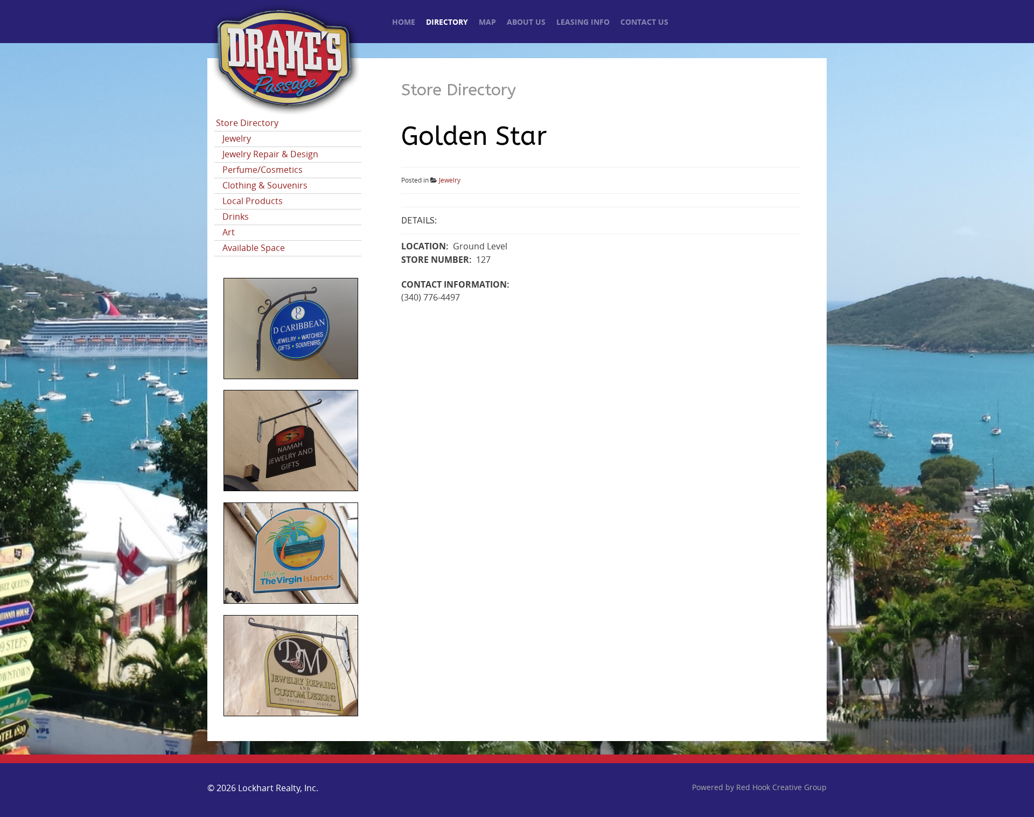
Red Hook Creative (781, 787)
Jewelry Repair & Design (270, 154)
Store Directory (247, 123)
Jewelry (236, 139)
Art (228, 232)
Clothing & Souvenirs (265, 185)
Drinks (235, 217)
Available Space (253, 248)
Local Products (252, 201)
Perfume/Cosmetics (262, 170)
